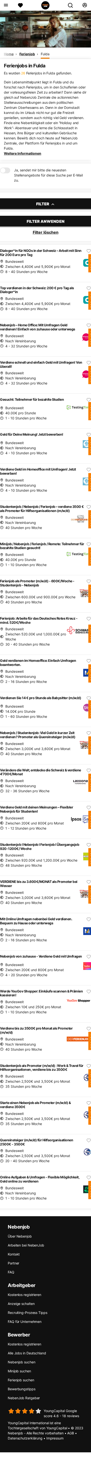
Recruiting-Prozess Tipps (27, 1313)
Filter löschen (45, 232)
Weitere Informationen (22, 153)
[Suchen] (72, 5)
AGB (70, 1433)
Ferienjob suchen (21, 1380)
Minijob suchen (19, 1371)
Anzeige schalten (21, 1304)
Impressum (55, 1438)
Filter (43, 203)
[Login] (85, 5)
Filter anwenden (46, 221)
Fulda (45, 54)
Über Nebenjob (20, 1236)
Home (9, 54)
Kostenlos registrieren (24, 1295)
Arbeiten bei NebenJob (26, 1245)
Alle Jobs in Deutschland (27, 1353)
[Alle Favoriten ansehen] (20, 5)
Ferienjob (27, 54)
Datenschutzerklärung (25, 1438)
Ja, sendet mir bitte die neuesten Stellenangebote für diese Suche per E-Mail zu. (48, 175)
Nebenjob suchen (21, 1362)
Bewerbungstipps (21, 1389)
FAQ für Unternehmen (24, 1321)
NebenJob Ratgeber (24, 1398)
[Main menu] (6, 5)
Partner (13, 1263)
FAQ (11, 1272)
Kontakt (14, 1254)
